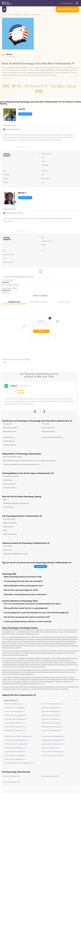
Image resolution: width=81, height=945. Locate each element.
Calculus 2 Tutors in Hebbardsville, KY (53, 751)
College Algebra (46, 153)
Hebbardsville (36, 14)
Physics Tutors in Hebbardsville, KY (15, 711)
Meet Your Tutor (64, 302)
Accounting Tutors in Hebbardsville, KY (53, 744)
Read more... (6, 78)
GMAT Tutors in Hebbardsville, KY (51, 719)
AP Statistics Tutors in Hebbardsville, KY (16, 719)
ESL (4, 251)
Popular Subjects (11, 701)
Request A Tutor (14, 302)
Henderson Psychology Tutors (11, 782)
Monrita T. (22, 193)
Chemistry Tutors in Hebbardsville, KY (15, 707)
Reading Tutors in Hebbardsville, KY (15, 748)
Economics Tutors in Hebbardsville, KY (53, 740)
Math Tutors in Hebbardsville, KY (14, 704)
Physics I (44, 161)
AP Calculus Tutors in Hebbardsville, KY (16, 740)
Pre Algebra (6, 174)
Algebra (5, 178)
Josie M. (21, 109)
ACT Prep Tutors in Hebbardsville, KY (52, 704)
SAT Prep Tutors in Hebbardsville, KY (15, 730)
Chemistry (44, 171)
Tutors (10, 14)
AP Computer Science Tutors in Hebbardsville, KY (19, 763)
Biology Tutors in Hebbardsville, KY (52, 727)
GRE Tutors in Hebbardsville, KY (51, 715)
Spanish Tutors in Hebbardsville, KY (15, 759)
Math (43, 157)
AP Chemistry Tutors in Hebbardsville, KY (16, 744)
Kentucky (26, 14)
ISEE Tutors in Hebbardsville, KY (51, 707)
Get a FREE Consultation (39, 302)
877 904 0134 (68, 3)
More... (44, 182)
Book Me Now (25, 114)
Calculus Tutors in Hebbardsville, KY (15, 723)
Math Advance (46, 178)
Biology (5, 182)
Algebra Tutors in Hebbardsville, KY (15, 751)
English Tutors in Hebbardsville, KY (52, 730)
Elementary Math (8, 262)
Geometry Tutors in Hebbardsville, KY (15, 755)
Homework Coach (47, 241)
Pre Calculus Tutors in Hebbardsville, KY (53, 736)
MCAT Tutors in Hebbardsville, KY (51, 711)
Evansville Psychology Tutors (11, 776)
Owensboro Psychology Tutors (50, 776)
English (44, 245)
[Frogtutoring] (6, 3)
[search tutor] (4, 9)
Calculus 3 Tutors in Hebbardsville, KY (53, 755)
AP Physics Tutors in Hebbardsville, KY (16, 715)
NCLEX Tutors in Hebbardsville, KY (52, 723)
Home (4, 14)
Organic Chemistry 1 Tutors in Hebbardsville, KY (18, 736)
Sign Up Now (40, 566)
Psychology (18, 14)
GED (4, 171)
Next (44, 411)
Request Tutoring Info (67, 9)
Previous (35, 411)
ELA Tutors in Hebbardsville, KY (51, 748)
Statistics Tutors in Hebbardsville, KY (15, 727)
